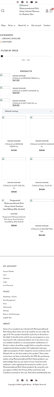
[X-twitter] (27, 2)
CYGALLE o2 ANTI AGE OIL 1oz (25, 103)
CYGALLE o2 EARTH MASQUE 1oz (26, 91)
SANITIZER (14, 214)
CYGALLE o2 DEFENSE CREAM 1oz (26, 78)
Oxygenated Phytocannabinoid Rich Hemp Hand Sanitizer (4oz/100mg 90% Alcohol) (14, 219)
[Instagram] (18, 2)
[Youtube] (32, 2)
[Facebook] (22, 2)
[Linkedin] (36, 2)
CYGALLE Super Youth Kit (42, 185)
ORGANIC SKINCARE (19, 76)
